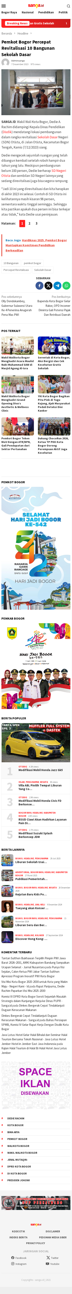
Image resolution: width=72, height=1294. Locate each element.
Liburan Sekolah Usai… (31, 862)
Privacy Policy (35, 1243)
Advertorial (22, 872)
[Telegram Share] (57, 286)
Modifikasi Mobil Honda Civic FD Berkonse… (40, 802)
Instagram (21, 1264)
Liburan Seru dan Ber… (31, 925)
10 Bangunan (11, 263)
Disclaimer (53, 1231)
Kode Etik (18, 1231)
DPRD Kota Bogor (19, 1166)
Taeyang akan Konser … (31, 908)
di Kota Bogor (17, 1173)
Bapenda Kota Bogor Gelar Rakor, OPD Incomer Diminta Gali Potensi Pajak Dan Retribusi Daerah (53, 306)
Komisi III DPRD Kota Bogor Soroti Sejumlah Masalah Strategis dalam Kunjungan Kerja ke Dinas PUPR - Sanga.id (33, 1001)
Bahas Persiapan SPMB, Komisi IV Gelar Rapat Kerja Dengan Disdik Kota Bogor (35, 1024)
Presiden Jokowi (18, 1180)
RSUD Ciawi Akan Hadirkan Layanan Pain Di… (43, 821)
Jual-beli (40, 904)
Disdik (7, 132)
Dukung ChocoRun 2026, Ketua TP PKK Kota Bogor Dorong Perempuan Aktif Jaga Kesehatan (53, 445)
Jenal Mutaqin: (17, 1159)
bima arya (13, 1132)
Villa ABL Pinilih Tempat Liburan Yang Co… (40, 787)
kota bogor (15, 1125)
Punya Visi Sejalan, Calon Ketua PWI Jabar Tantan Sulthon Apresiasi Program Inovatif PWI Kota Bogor (32, 971)
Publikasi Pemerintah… (31, 879)
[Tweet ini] (48, 286)
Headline (38, 812)
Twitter (54, 1258)
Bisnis (19, 858)
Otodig (23, 766)
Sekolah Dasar (47, 137)
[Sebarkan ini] (39, 286)
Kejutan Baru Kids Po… (31, 894)
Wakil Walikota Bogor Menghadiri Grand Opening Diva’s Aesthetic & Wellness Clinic (15, 403)
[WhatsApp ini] (66, 286)
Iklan (22, 782)
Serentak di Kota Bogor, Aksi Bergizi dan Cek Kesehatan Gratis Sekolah (54, 363)
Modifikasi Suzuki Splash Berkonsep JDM (35, 835)
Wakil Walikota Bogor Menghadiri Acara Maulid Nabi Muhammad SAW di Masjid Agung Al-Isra (17, 363)
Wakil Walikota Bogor (22, 1152)
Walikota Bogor (18, 1146)
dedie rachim (15, 1118)
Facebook (21, 1258)
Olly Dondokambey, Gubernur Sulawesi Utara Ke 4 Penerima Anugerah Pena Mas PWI (16, 306)
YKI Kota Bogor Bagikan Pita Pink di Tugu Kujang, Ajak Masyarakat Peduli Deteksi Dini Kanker (54, 403)
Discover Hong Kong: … (31, 939)
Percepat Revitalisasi (16, 270)
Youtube (54, 1264)
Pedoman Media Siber (53, 1237)
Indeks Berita (18, 1237)
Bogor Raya (25, 812)
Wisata (44, 782)
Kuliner (39, 935)
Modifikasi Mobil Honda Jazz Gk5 (41, 770)
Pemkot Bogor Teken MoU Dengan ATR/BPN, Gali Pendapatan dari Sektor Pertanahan (16, 444)
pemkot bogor (32, 263)
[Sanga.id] (36, 5)
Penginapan (32, 782)
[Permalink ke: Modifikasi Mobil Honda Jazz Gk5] (35, 742)
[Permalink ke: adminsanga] (5, 62)
